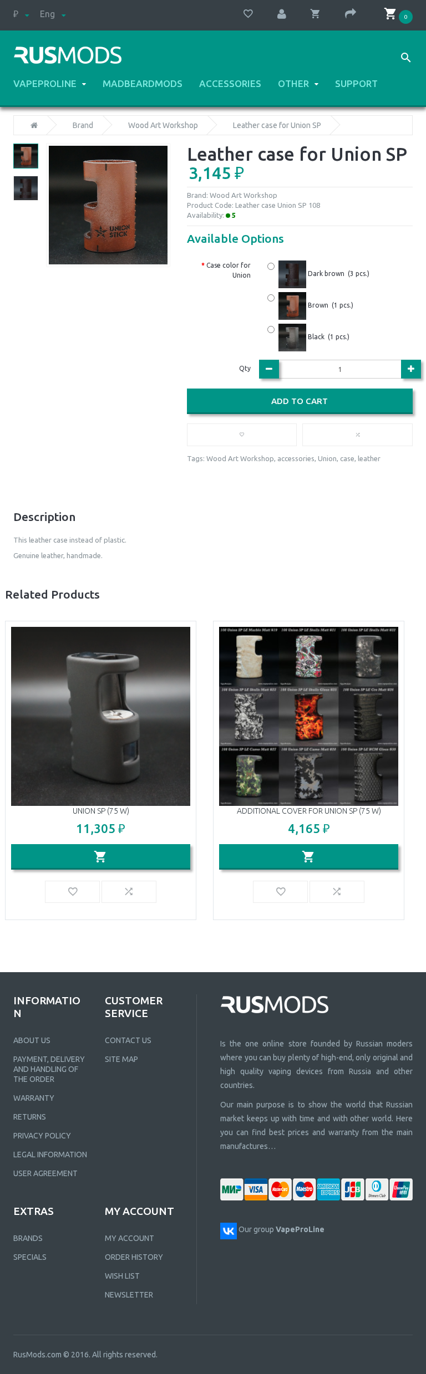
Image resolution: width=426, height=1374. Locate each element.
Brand (83, 125)
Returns (29, 1116)
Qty (245, 368)
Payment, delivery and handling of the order (49, 1069)
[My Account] (287, 14)
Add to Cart (299, 401)
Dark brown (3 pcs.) (337, 273)
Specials (30, 1257)
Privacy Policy (42, 1135)
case (347, 458)
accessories (296, 458)
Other (293, 84)
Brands (28, 1238)
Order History (134, 1257)
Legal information (50, 1154)
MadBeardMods (142, 84)
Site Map (121, 1059)
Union (327, 458)
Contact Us (128, 1040)
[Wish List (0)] (253, 14)
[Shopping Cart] (321, 14)
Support (356, 84)
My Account (129, 1238)
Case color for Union (228, 270)
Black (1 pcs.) (327, 336)
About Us (31, 1040)
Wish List (122, 1275)
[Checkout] (356, 14)
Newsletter (129, 1294)
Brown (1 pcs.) (329, 305)
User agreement (45, 1173)
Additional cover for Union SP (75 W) (309, 810)
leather (369, 458)
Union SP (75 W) (101, 810)
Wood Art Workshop (163, 125)
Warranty (33, 1098)
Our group (281, 1229)
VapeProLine (45, 84)
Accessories (230, 84)
